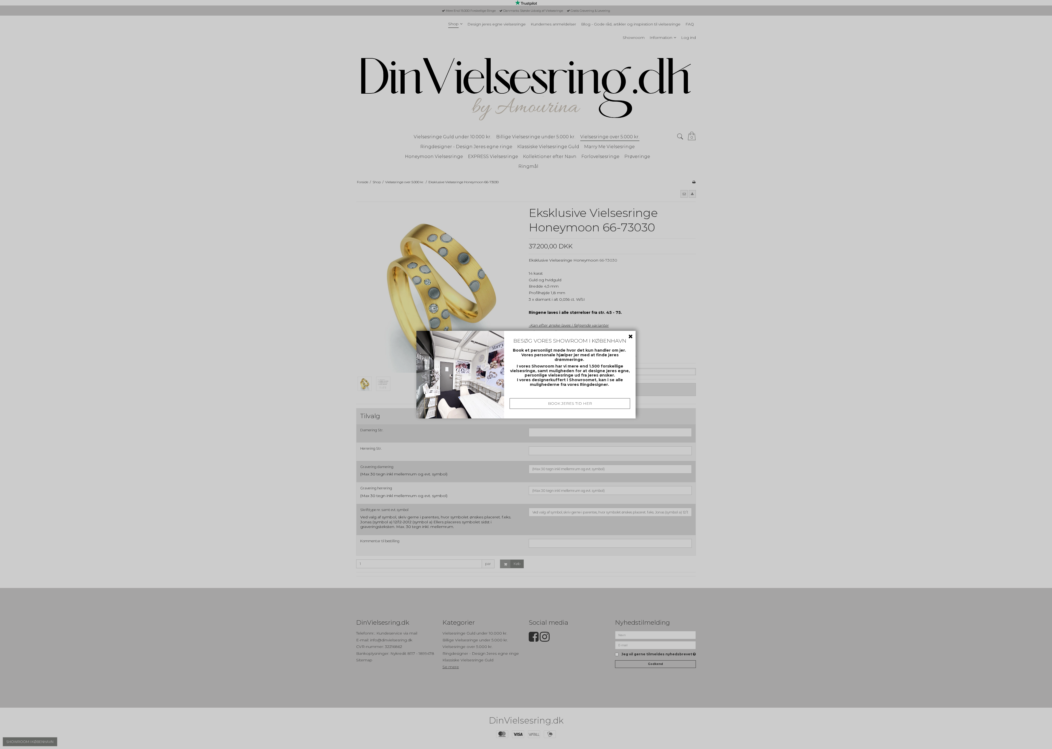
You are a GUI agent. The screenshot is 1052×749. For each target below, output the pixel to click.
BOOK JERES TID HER (570, 403)
